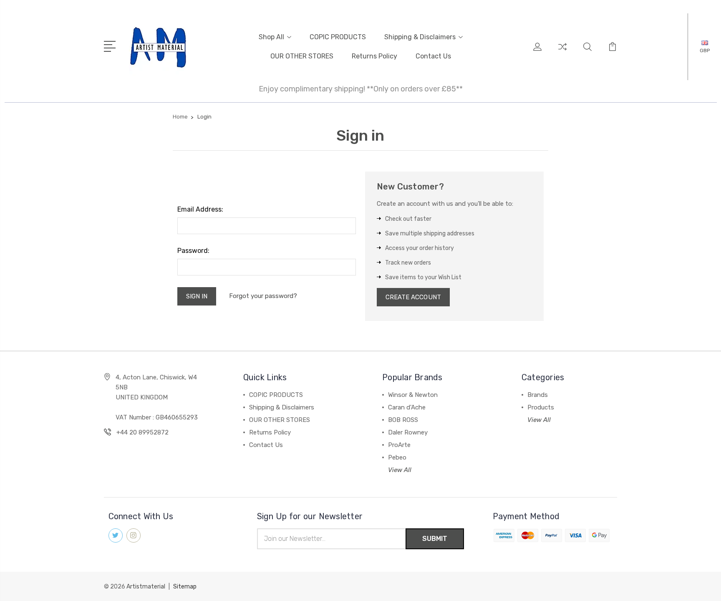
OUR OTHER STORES (301, 56)
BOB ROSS (403, 420)
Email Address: (200, 209)
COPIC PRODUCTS (338, 37)
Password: (193, 251)
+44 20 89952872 (142, 432)
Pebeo (397, 457)
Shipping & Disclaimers (420, 37)
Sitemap (185, 586)
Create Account (413, 297)
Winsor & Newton (413, 395)
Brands (537, 395)
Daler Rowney (408, 432)
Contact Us (433, 56)
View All (399, 470)
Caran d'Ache (407, 407)
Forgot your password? (263, 296)
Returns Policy (374, 56)
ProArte (399, 445)
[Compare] (562, 51)
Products (540, 407)
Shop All (271, 37)
